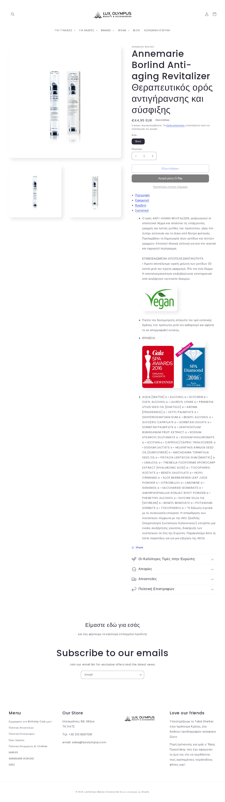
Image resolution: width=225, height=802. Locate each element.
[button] (13, 14)
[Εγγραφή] (140, 675)
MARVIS (13, 752)
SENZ (12, 764)
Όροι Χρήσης (17, 740)
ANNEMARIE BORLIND (21, 758)
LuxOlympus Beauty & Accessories (102, 792)
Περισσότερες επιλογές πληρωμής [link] (170, 186)
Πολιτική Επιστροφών (22, 734)
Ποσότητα (137, 149)
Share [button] (139, 547)
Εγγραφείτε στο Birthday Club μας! (30, 721)
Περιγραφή (142, 195)
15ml (138, 141)
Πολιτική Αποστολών (21, 727)
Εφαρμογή (142, 200)
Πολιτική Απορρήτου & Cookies (28, 746)
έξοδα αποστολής (175, 125)
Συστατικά (142, 210)
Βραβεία (140, 205)
